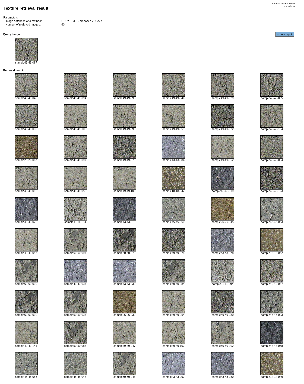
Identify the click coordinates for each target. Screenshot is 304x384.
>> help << (289, 6)
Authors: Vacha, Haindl (283, 3)
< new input (284, 34)
